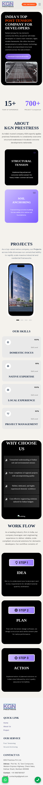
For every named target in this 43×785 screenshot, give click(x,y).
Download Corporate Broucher (18, 56)
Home (5, 723)
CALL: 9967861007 (29, 4)
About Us (7, 726)
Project (6, 730)
